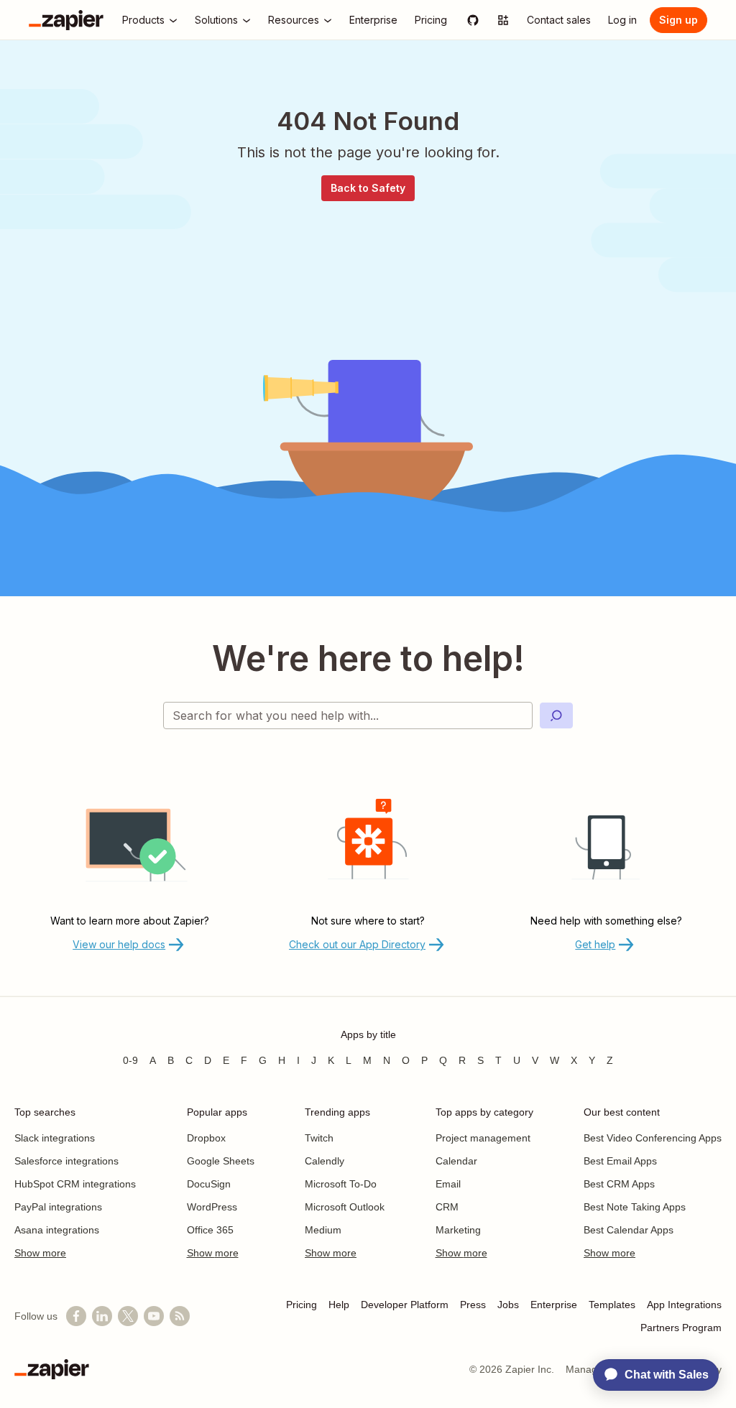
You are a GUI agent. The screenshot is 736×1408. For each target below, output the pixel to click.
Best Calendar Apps (628, 1230)
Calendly (324, 1161)
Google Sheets (220, 1161)
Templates (612, 1304)
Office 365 (210, 1230)
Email (448, 1184)
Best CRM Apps (619, 1184)
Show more (40, 1253)
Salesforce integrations (66, 1161)
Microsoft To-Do (341, 1184)
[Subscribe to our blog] (180, 1316)
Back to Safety (368, 188)
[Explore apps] (503, 20)
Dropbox (206, 1138)
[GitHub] (473, 20)
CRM (447, 1207)
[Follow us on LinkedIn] (102, 1316)
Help (338, 1304)
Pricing (301, 1304)
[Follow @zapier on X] (128, 1316)
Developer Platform (404, 1304)
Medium (323, 1230)
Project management (483, 1138)
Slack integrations (54, 1138)
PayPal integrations (58, 1207)
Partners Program (681, 1327)
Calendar (456, 1161)
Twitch (319, 1138)
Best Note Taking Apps (635, 1207)
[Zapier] (66, 20)
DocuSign (209, 1184)
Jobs (508, 1304)
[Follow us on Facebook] (76, 1316)
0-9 (130, 1060)
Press (473, 1304)
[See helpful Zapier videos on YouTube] (154, 1316)
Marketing (458, 1230)
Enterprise (553, 1304)
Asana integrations (56, 1230)
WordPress (212, 1207)
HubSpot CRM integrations (75, 1184)
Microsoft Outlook (345, 1207)
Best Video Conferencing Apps (653, 1138)
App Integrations (684, 1304)
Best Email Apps (620, 1161)
